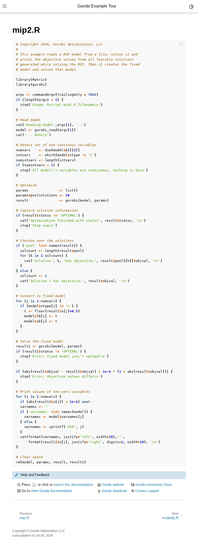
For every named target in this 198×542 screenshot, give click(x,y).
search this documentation (73, 485)
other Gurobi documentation (51, 491)
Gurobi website (113, 485)
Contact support (147, 491)
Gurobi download (114, 491)
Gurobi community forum (153, 485)
